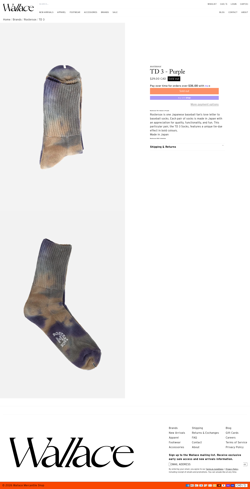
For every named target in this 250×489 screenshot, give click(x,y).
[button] (244, 4)
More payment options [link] (205, 104)
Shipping (197, 428)
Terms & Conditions (214, 469)
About (196, 447)
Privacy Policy (235, 447)
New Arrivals (177, 432)
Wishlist (212, 4)
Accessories (176, 447)
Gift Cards (232, 432)
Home (7, 19)
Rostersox (30, 19)
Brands (17, 19)
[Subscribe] (244, 464)
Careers (231, 437)
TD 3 (42, 19)
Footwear (175, 442)
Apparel (174, 437)
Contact (197, 442)
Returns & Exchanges (205, 432)
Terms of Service (236, 442)
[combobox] (119, 4)
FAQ (194, 437)
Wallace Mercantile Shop (28, 485)
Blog (228, 428)
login (235, 5)
